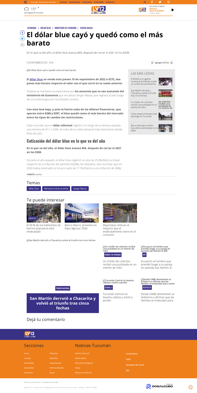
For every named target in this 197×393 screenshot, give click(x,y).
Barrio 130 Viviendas (113, 255)
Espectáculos (55, 363)
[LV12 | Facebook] (152, 2)
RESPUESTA (147, 287)
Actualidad (29, 363)
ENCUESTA (32, 218)
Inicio (26, 353)
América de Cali (82, 353)
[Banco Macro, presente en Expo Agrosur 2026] (82, 221)
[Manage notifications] (191, 387)
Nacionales (74, 2)
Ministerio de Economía (56, 188)
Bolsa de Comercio (83, 372)
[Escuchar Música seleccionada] (172, 10)
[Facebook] (22, 32)
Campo (69, 218)
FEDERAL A (108, 287)
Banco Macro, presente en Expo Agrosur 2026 (81, 226)
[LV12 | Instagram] (168, 2)
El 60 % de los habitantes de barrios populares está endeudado (44, 228)
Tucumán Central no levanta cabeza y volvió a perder (118, 297)
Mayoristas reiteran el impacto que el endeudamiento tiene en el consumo (119, 230)
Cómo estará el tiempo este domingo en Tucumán (144, 115)
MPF (144, 255)
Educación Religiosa (84, 363)
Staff (128, 359)
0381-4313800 (91, 387)
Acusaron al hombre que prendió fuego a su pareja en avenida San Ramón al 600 (156, 266)
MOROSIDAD (109, 218)
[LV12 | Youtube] (154, 334)
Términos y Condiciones (32, 382)
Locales (63, 2)
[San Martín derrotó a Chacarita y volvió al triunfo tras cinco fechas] (63, 266)
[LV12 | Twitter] (160, 2)
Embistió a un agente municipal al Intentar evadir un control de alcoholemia (144, 81)
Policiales (87, 2)
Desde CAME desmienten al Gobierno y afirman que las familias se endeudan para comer (157, 298)
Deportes (110, 2)
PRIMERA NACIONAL (63, 288)
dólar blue (36, 79)
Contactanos (132, 353)
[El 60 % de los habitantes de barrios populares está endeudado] (44, 221)
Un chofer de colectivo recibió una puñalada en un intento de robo (144, 105)
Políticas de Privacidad (50, 382)
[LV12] (30, 336)
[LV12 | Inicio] (170, 345)
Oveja (77, 368)
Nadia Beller (80, 358)
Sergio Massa (80, 188)
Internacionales (57, 368)
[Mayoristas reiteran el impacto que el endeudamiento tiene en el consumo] (120, 221)
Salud (52, 372)
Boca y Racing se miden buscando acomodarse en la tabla (144, 128)
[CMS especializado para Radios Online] (156, 386)
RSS (127, 370)
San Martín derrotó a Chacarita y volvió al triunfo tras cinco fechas (143, 93)
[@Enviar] (22, 44)
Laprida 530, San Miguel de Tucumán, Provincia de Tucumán (55, 387)
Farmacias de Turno (135, 365)
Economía (99, 2)
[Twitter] (22, 38)
